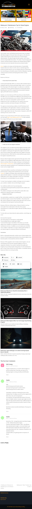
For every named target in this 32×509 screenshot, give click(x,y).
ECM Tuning (9, 364)
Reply (7, 374)
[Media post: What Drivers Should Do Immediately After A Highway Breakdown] (16, 278)
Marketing (12, 27)
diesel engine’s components (7, 163)
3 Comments (19, 27)
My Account (3, 499)
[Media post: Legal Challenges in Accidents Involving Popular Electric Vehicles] (16, 338)
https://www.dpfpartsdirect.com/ (14, 117)
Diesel (2, 66)
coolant (2, 173)
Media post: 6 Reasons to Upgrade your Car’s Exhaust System (7, 486)
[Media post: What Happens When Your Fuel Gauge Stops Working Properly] (16, 308)
